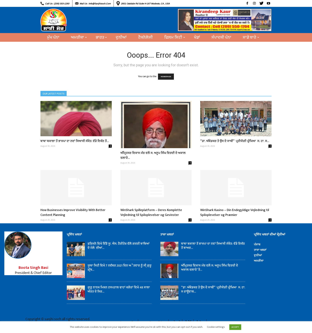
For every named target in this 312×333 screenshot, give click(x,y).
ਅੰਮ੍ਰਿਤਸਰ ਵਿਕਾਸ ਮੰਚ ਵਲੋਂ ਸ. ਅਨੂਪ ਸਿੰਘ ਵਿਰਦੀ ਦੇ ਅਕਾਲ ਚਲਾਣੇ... (153, 155)
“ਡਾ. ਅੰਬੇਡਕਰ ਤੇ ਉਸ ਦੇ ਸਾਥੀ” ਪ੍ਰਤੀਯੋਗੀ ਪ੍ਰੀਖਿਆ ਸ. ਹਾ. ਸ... (234, 141)
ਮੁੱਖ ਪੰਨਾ (53, 37)
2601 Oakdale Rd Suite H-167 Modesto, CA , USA (145, 3)
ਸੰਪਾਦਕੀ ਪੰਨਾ (221, 37)
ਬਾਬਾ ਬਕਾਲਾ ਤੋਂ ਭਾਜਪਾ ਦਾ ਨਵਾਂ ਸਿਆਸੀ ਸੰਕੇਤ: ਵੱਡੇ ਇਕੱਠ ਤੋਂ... (74, 141)
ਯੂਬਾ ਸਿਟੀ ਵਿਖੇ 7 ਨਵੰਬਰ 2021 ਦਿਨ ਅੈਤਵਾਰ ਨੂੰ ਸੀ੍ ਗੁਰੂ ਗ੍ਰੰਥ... (119, 267)
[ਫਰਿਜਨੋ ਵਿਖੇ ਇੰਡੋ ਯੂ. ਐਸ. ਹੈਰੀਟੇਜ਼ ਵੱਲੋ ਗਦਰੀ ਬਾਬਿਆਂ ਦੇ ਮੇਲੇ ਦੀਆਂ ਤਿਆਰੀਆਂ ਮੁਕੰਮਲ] (76, 249)
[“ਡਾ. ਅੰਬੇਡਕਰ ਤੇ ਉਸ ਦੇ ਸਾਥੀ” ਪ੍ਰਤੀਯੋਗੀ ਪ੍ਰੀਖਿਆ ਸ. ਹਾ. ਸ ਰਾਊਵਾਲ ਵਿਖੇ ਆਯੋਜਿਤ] (236, 118)
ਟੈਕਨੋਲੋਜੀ (145, 37)
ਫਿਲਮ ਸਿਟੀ (173, 37)
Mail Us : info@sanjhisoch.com (95, 3)
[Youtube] (268, 3)
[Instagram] (254, 3)
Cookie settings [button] (216, 327)
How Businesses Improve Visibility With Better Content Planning (72, 212)
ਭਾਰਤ (100, 37)
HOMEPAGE (166, 76)
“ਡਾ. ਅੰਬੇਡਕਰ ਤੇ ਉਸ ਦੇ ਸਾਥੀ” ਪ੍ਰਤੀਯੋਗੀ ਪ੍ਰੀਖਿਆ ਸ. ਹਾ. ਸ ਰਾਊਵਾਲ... (213, 289)
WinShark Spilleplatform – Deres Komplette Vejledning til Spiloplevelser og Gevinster (151, 212)
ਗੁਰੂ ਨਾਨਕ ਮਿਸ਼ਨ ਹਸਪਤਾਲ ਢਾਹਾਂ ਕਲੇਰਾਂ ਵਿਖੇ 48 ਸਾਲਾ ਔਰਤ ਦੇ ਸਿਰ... (119, 289)
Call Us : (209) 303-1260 (57, 3)
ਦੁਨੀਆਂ (121, 37)
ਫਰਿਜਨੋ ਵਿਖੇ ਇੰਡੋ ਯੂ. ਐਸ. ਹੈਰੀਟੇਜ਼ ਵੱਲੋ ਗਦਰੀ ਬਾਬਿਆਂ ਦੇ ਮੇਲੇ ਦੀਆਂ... (119, 246)
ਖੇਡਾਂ (197, 37)
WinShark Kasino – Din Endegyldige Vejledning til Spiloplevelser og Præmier (234, 212)
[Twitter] (261, 3)
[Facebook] (247, 3)
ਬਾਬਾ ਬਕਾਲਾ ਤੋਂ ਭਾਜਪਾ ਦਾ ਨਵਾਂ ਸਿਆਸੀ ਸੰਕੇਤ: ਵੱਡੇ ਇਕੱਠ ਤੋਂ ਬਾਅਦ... (213, 246)
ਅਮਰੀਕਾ (77, 37)
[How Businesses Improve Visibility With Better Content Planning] (76, 187)
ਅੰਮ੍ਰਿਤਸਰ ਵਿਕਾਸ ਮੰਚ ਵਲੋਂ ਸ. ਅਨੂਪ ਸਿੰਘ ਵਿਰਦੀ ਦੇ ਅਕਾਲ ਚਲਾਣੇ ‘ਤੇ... (209, 267)
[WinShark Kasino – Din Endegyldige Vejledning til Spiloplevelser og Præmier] (236, 187)
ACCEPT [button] (235, 327)
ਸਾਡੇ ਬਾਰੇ (249, 37)
